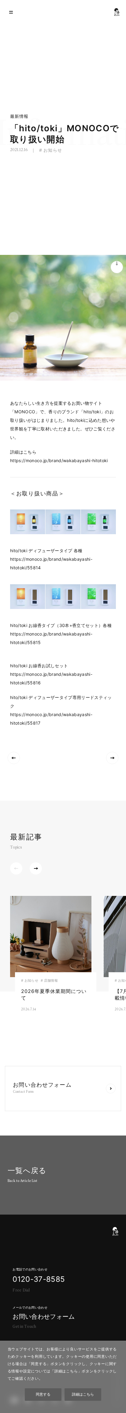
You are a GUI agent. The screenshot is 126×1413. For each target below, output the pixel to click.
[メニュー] (11, 12)
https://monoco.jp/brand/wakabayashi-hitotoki (59, 460)
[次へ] (36, 868)
